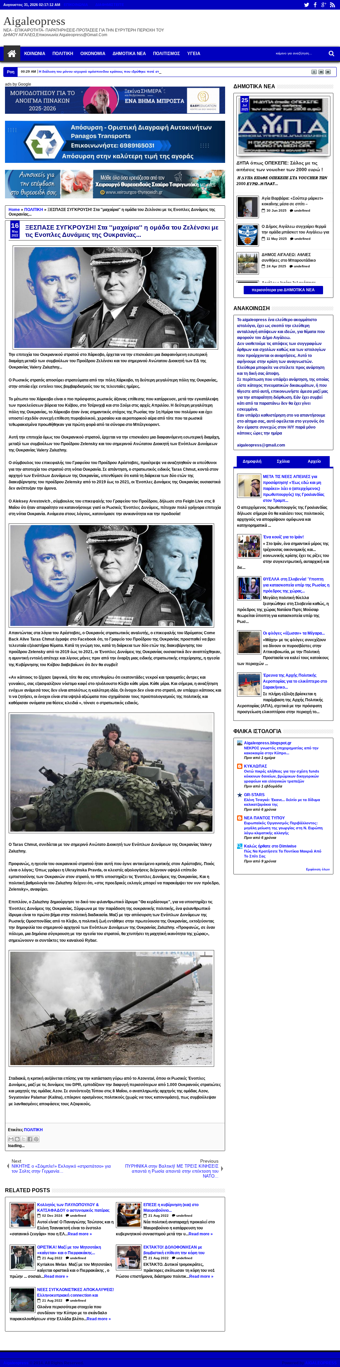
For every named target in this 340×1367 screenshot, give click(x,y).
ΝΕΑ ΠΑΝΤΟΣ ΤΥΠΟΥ (264, 818)
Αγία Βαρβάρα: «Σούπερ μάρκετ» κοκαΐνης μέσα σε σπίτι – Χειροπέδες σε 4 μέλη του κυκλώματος (292, 202)
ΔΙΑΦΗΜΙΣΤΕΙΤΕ (109, 5)
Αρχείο (314, 461)
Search (331, 53)
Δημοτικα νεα (129, 53)
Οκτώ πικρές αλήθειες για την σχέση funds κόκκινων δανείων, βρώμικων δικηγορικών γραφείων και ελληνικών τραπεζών (281, 776)
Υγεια (193, 53)
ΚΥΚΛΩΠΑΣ (255, 766)
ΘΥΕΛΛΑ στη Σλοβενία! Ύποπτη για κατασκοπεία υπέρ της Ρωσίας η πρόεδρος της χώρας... (296, 585)
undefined (78, 1215)
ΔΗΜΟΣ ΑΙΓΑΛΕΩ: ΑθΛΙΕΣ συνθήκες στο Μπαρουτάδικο (289, 257)
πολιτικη (62, 53)
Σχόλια (283, 461)
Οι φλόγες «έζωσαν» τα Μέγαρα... (294, 633)
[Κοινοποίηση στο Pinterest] (36, 1139)
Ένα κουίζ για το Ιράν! (283, 537)
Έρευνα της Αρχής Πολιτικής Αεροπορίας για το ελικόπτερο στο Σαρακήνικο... (295, 681)
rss (332, 5)
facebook (315, 5)
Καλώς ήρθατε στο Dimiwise (270, 846)
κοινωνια (34, 53)
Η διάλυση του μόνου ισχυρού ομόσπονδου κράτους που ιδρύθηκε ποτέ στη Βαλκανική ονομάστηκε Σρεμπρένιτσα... (132, 71)
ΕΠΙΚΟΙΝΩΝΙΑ (76, 5)
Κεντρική (12, 53)
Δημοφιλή (252, 461)
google (323, 5)
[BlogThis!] (17, 1139)
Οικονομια (92, 53)
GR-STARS (254, 794)
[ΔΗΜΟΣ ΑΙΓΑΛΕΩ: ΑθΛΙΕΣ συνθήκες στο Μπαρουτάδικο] (247, 263)
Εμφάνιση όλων (318, 869)
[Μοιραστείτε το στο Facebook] (30, 1139)
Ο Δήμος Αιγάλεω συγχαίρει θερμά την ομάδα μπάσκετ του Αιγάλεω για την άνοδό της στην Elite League (295, 230)
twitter (306, 5)
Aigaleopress (34, 21)
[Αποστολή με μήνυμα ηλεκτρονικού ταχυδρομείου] (11, 1139)
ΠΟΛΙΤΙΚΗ (33, 1130)
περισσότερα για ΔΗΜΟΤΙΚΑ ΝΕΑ (283, 290)
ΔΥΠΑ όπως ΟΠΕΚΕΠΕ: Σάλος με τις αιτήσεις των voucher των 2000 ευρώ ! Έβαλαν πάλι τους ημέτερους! (279, 165)
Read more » (80, 1234)
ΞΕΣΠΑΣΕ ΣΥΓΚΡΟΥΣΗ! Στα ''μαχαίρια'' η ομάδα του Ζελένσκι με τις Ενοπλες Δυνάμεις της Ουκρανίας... (121, 231)
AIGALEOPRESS (321, 1363)
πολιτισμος (166, 53)
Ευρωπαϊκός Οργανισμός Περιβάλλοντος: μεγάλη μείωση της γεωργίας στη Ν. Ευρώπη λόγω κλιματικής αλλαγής (283, 828)
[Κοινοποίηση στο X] (23, 1139)
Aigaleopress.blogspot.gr (268, 743)
